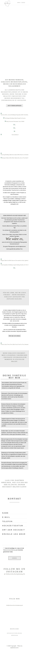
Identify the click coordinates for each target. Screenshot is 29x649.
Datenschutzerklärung (9, 550)
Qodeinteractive (14, 647)
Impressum (14, 635)
